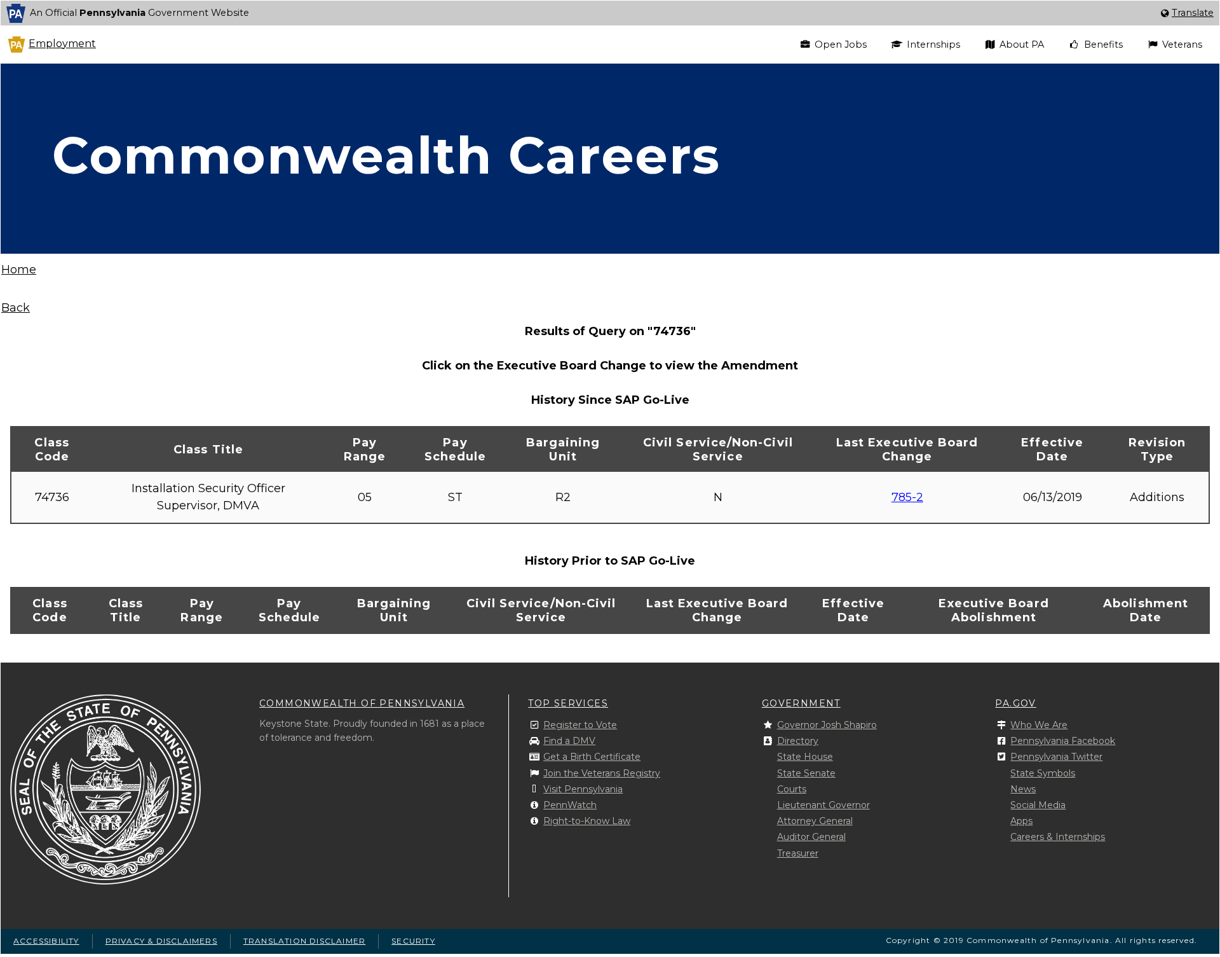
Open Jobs (841, 44)
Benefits (1103, 44)
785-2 (907, 497)
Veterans (1182, 44)
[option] (610, 13)
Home (18, 270)
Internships (933, 44)
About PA (1022, 44)
